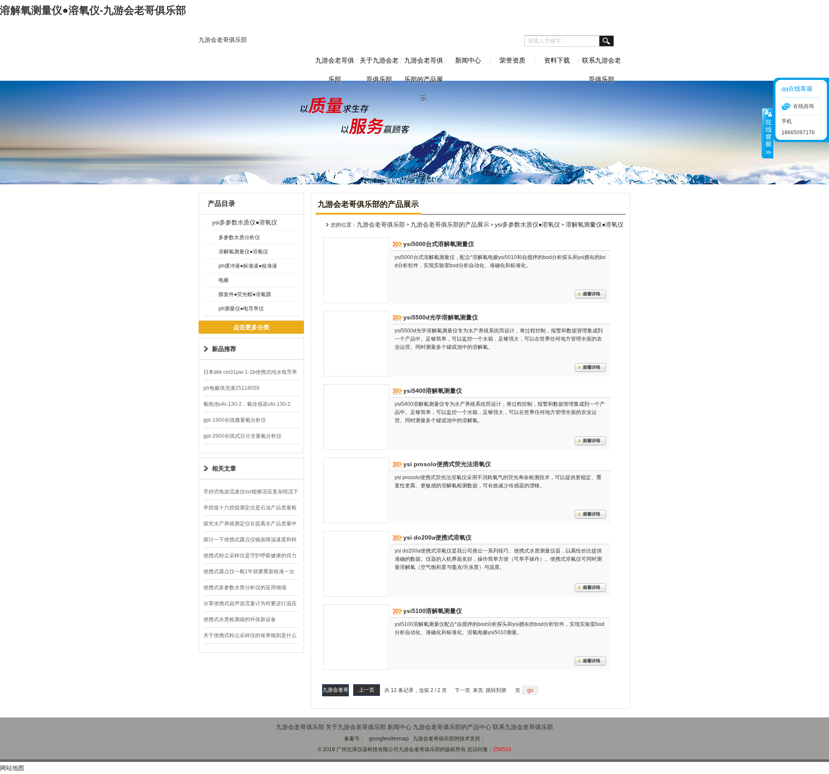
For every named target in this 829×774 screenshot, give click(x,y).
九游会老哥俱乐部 (223, 39)
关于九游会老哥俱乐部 (379, 69)
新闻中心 (468, 60)
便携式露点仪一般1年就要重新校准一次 (248, 572)
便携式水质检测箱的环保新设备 (239, 619)
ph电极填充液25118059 (231, 388)
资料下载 (557, 60)
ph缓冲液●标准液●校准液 (247, 266)
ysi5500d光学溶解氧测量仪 (440, 317)
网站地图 (12, 768)
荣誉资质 (512, 60)
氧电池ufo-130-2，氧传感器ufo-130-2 (247, 404)
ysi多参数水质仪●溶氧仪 (244, 222)
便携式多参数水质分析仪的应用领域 (244, 587)
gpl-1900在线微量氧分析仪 (234, 420)
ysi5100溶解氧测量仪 (432, 610)
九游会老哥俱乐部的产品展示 (423, 69)
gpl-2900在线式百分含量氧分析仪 (242, 436)
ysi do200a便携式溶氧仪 (437, 537)
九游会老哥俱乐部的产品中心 (452, 726)
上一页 (366, 690)
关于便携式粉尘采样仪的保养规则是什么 (250, 635)
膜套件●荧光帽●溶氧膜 (244, 294)
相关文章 (224, 468)
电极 (223, 280)
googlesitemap (389, 738)
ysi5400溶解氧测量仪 (432, 390)
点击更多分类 (251, 327)
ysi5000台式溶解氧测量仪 (438, 243)
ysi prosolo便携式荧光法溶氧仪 (447, 464)
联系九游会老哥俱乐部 (601, 69)
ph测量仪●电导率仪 (241, 309)
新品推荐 (224, 348)
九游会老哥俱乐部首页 (335, 695)
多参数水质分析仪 (239, 237)
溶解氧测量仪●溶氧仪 (243, 252)
